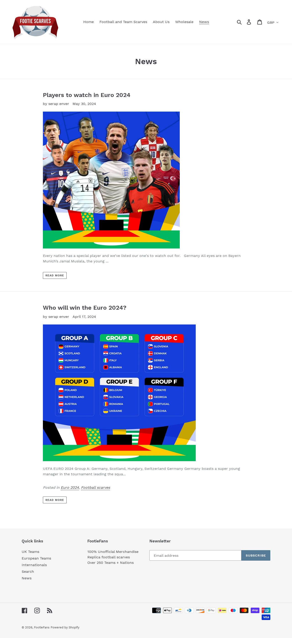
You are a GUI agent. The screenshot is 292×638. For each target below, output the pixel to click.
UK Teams (30, 551)
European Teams (36, 558)
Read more (54, 275)
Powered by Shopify (65, 627)
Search (28, 571)
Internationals (34, 565)
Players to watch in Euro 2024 (86, 95)
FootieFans (42, 627)
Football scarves (95, 487)
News (26, 578)
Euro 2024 (70, 487)
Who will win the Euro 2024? (84, 307)
